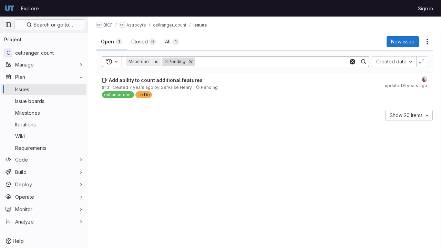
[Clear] (352, 62)
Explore (30, 8)
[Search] (363, 61)
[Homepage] (10, 8)
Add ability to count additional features (156, 80)
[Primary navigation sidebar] (8, 24)
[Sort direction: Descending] (421, 61)
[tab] (111, 41)
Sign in (425, 8)
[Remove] (191, 62)
